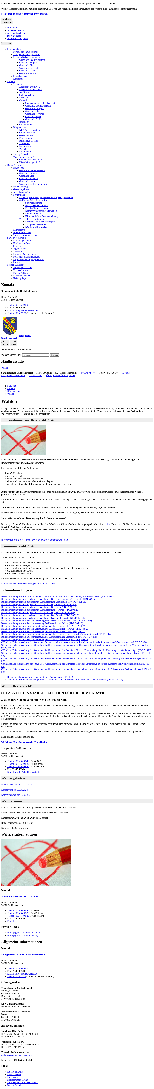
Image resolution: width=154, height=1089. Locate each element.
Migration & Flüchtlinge (24, 254)
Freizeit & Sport (20, 273)
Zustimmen (7, 22)
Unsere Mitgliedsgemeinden (26, 57)
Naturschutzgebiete (22, 275)
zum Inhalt (12, 27)
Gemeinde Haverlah (28, 68)
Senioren (17, 251)
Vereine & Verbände (22, 267)
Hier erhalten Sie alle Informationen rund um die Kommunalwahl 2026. (35, 540)
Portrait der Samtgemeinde (25, 51)
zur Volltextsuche (15, 30)
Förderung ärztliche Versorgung (40, 221)
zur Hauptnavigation (17, 33)
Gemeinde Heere (27, 70)
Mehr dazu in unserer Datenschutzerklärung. (24, 14)
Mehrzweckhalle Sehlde (36, 205)
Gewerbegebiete (21, 189)
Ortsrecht (23, 100)
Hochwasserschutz (22, 232)
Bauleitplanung (20, 186)
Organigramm (25, 124)
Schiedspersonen (21, 76)
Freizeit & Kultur (15, 265)
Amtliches (24, 92)
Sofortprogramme (33, 203)
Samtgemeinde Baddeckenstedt (40, 103)
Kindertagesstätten (22, 240)
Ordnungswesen (27, 132)
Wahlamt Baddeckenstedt (24, 742)
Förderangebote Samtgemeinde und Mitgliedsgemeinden (46, 197)
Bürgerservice (19, 127)
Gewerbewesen (26, 135)
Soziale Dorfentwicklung (25, 235)
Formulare (24, 97)
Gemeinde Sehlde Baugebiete (33, 184)
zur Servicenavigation (17, 38)
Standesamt (24, 143)
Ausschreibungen (21, 192)
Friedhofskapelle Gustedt (37, 208)
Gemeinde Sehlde (27, 73)
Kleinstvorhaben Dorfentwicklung (41, 216)
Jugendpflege (19, 248)
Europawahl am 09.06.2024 (14, 789)
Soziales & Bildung (16, 238)
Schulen (17, 246)
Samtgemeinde (14, 49)
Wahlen (22, 149)
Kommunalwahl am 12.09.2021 (16, 795)
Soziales (17, 262)
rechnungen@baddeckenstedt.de (16, 1055)
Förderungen (19, 194)
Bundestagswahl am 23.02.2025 (16, 784)
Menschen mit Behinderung (26, 256)
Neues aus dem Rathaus (30, 89)
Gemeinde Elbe (26, 65)
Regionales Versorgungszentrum (28, 259)
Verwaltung (18, 84)
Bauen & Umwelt (15, 165)
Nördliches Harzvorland (36, 227)
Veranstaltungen (20, 270)
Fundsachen (25, 151)
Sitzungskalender (21, 154)
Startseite (11, 385)
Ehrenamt (17, 78)
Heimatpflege (19, 278)
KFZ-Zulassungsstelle (29, 130)
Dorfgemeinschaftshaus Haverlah (41, 211)
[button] (77, 862)
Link (108, 524)
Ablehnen (6, 19)
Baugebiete (18, 167)
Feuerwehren (25, 138)
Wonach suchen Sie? (11, 355)
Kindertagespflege (22, 243)
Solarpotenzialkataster (35, 224)
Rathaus (11, 81)
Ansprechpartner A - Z (30, 87)
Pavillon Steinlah (33, 213)
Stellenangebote (26, 95)
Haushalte (24, 122)
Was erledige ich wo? (23, 157)
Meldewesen (25, 146)
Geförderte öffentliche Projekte (34, 200)
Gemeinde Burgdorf (28, 62)
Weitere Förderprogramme (31, 219)
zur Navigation (14, 35)
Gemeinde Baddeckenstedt (32, 60)
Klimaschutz (19, 229)
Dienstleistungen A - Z (30, 162)
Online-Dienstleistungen (30, 159)
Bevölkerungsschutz (28, 140)
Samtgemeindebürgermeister (26, 54)
